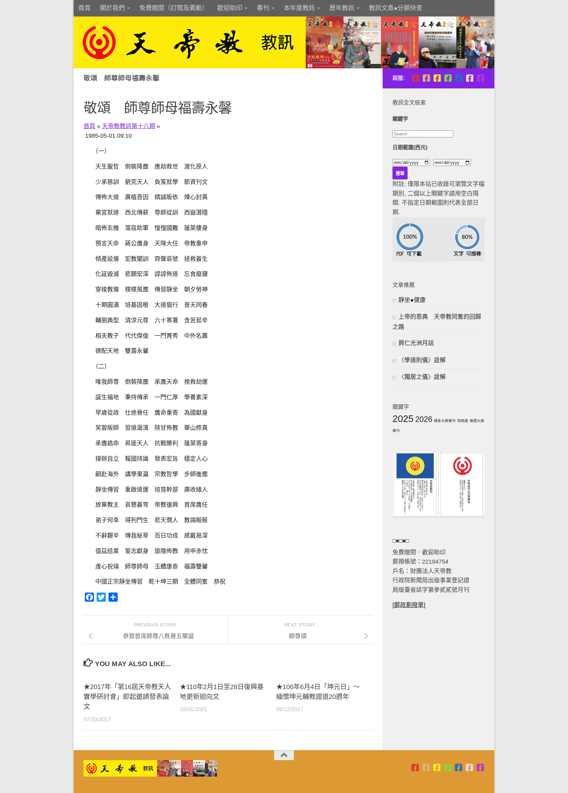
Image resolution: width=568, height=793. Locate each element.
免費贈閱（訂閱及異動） (173, 8)
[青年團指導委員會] (448, 78)
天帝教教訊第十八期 (128, 126)
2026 (423, 419)
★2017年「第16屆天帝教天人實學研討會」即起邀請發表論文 (127, 697)
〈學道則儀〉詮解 (422, 360)
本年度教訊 (299, 8)
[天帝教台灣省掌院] (426, 78)
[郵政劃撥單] (408, 605)
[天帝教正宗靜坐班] (469, 78)
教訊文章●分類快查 (395, 8)
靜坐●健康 (412, 300)
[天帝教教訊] (459, 78)
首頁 (84, 8)
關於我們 (112, 8)
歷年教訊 (341, 8)
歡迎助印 (229, 8)
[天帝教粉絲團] (480, 78)
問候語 (462, 421)
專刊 (263, 8)
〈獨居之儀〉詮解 (422, 377)
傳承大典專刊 (445, 421)
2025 (403, 418)
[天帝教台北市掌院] (415, 78)
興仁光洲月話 (416, 343)
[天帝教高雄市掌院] (437, 78)
